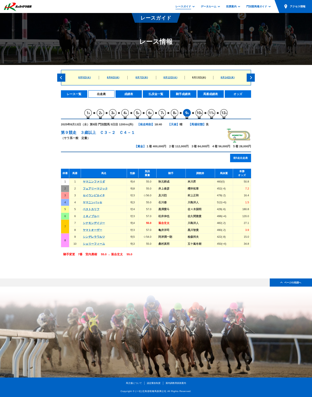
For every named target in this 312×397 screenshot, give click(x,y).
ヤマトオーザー (92, 230)
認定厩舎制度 (154, 383)
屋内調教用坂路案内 (176, 383)
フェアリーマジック (95, 188)
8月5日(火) (84, 77)
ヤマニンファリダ (94, 181)
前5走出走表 (240, 158)
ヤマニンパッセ (92, 202)
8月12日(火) (170, 77)
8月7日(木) (142, 77)
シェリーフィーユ (94, 243)
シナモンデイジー (94, 223)
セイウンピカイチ (94, 195)
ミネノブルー (91, 216)
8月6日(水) (113, 77)
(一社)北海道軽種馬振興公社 (151, 391)
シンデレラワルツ (94, 236)
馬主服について (134, 383)
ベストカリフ (91, 209)
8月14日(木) (227, 77)
